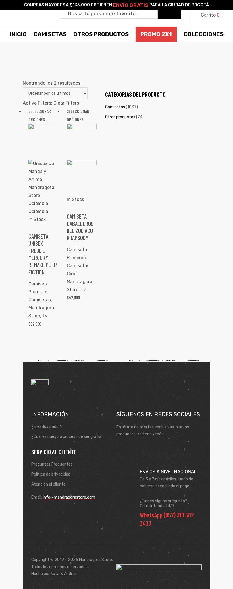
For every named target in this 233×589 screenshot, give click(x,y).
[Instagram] (139, 448)
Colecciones (204, 34)
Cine (71, 273)
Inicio (18, 34)
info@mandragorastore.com (69, 497)
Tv (44, 315)
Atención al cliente (48, 484)
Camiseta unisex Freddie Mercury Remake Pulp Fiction (42, 254)
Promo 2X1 (156, 34)
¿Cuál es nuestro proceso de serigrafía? (67, 436)
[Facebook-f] (122, 448)
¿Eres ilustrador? (46, 426)
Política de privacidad (50, 474)
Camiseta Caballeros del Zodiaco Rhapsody (80, 227)
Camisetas (39, 299)
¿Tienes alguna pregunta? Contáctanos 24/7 (163, 503)
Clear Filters (66, 103)
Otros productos (120, 117)
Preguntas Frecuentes (52, 464)
